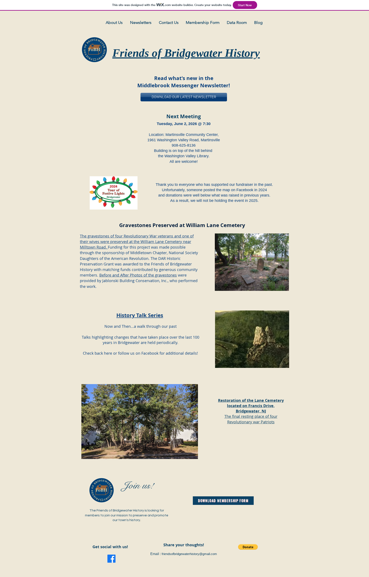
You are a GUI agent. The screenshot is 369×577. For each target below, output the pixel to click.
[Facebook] (111, 559)
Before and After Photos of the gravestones (138, 275)
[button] (248, 547)
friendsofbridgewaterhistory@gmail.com (189, 554)
